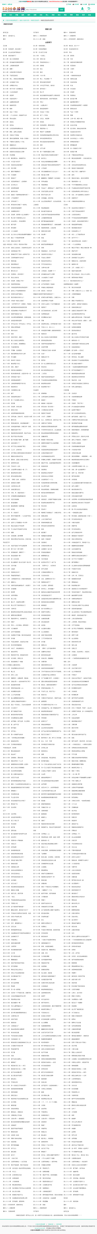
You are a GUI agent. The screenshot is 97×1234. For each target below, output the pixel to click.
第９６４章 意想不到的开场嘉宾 (13, 1128)
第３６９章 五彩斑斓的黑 (72, 463)
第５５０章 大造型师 (70, 665)
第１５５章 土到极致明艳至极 (42, 218)
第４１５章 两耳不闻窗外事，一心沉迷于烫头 (17, 516)
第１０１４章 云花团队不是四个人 (74, 1181)
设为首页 (76, 4)
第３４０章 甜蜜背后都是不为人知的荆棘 (46, 443)
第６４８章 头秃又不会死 (11, 777)
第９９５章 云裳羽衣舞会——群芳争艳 (45, 1161)
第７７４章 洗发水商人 (71, 916)
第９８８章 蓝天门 (9, 1155)
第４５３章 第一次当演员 (11, 559)
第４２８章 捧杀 (38, 529)
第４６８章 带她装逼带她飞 (11, 575)
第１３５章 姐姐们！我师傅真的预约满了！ (16, 194)
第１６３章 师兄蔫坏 (9, 228)
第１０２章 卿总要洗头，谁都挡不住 (14, 158)
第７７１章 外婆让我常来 (72, 913)
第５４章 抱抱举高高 (9, 105)
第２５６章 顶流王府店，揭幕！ (13, 337)
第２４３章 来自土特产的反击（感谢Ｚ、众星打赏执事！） (79, 320)
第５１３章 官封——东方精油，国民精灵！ (16, 625)
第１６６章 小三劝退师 (10, 231)
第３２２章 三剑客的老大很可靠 (43, 410)
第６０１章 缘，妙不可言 (11, 724)
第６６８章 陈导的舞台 (71, 797)
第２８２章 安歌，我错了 (11, 367)
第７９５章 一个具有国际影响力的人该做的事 (78, 940)
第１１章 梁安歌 (69, 55)
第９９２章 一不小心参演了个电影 (44, 1158)
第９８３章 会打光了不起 (41, 1148)
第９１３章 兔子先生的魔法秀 (12, 1072)
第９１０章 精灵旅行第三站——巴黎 (14, 1069)
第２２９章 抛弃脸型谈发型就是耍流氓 (15, 307)
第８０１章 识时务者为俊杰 (72, 946)
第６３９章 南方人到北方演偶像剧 (13, 767)
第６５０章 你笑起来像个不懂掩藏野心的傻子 (78, 777)
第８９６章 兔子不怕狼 (40, 1052)
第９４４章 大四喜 (39, 1105)
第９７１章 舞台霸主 (40, 1135)
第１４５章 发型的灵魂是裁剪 (12, 208)
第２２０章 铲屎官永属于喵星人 (13, 294)
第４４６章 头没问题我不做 (72, 549)
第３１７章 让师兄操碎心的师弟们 (44, 396)
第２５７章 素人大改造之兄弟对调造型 (45, 337)
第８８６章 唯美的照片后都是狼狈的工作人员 (17, 1042)
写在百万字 (6, 542)
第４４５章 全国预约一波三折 (42, 549)
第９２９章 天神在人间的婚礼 (42, 1089)
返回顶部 (59, 1224)
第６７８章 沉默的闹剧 (40, 810)
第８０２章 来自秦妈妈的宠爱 (12, 949)
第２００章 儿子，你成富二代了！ (74, 267)
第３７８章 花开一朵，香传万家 (74, 473)
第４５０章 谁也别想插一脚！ (12, 555)
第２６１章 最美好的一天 (72, 340)
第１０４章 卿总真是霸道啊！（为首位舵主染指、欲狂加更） (79, 158)
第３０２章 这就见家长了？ (11, 443)
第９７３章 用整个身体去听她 (12, 1138)
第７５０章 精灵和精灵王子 (72, 890)
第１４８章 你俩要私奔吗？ (11, 211)
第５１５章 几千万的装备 (72, 625)
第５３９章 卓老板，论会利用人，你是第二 (77, 651)
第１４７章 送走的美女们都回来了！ (75, 208)
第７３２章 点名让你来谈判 (72, 870)
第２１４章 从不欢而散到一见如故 (44, 284)
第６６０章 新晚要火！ (10, 791)
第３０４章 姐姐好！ (40, 400)
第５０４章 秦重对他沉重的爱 (12, 615)
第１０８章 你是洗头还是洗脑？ (13, 165)
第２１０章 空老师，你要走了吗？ (13, 281)
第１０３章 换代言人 (40, 158)
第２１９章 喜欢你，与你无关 (42, 290)
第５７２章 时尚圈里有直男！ (12, 691)
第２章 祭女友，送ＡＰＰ (72, 45)
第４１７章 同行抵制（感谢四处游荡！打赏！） (78, 516)
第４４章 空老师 (69, 92)
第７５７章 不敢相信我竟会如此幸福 (14, 900)
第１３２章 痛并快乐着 (10, 191)
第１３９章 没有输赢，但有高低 (43, 198)
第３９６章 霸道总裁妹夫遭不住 (74, 492)
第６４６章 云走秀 (39, 774)
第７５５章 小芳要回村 (40, 896)
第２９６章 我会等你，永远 (72, 380)
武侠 (53, 15)
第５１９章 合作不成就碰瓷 (11, 632)
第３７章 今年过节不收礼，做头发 (44, 85)
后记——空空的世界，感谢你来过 (74, 39)
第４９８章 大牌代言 (9, 608)
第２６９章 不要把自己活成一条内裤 (44, 350)
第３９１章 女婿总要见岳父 (11, 489)
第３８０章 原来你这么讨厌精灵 (43, 476)
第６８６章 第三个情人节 (11, 820)
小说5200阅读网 (40, 1224)
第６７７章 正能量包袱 (71, 807)
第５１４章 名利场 (39, 625)
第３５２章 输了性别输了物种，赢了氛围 (15, 440)
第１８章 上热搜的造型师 (11, 65)
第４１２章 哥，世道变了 (11, 512)
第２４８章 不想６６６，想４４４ (44, 327)
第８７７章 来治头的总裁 (11, 1032)
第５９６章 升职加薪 (40, 718)
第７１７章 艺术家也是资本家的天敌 (75, 853)
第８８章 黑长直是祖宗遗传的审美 (44, 141)
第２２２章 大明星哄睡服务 (72, 294)
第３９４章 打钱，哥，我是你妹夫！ (14, 492)
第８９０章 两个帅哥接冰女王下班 (44, 1045)
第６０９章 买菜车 (70, 731)
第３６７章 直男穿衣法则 (11, 463)
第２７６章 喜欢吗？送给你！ (12, 360)
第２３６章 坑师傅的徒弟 (41, 314)
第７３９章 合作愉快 (9, 880)
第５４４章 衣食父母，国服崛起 (43, 658)
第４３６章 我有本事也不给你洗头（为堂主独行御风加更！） (18, 539)
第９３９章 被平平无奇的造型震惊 (74, 1098)
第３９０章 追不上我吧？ (72, 486)
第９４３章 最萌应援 (9, 1105)
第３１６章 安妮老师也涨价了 (12, 396)
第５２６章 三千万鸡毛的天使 (42, 638)
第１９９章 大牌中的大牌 (41, 267)
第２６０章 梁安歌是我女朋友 (42, 340)
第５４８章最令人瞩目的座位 (11, 665)
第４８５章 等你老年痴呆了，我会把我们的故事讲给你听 (79, 592)
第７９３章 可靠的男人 (10, 940)
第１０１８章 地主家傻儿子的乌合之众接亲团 (17, 1188)
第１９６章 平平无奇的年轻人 (42, 264)
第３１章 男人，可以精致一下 (42, 79)
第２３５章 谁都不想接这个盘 (12, 314)
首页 (4, 15)
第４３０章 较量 (8, 532)
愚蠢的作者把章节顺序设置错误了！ (44, 294)
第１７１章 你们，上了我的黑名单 (74, 234)
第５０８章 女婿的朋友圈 (41, 618)
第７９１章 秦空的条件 (40, 936)
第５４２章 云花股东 (70, 655)
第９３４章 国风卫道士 (10, 1095)
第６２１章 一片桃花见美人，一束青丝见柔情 (78, 744)
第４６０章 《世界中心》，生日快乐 (44, 565)
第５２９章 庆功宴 (39, 641)
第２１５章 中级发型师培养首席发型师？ (15, 287)
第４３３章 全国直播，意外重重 (13, 536)
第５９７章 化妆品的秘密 (72, 718)
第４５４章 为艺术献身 (40, 559)
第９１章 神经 (38, 145)
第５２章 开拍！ (38, 102)
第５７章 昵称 (7, 108)
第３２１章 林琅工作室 (10, 410)
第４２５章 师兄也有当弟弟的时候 (44, 526)
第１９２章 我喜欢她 (9, 261)
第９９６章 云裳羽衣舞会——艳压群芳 (76, 1161)
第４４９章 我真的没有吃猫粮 (73, 552)
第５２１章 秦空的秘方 (71, 632)
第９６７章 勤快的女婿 (10, 1132)
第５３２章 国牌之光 (40, 645)
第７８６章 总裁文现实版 (72, 930)
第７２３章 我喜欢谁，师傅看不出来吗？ (76, 860)
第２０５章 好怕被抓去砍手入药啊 (44, 274)
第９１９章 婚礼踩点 (9, 1079)
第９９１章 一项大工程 (10, 1158)
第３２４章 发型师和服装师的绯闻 (13, 413)
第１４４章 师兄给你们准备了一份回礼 (15, 204)
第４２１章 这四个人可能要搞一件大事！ (15, 522)
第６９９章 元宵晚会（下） (72, 834)
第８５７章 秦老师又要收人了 (42, 1009)
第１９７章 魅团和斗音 (71, 264)
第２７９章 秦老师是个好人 (11, 363)
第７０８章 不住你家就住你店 (73, 843)
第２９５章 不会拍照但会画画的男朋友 (45, 380)
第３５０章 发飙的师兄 (40, 436)
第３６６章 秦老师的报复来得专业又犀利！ (77, 459)
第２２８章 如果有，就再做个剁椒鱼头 (76, 304)
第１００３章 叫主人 (9, 1171)
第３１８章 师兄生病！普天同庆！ (44, 406)
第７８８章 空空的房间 (40, 933)
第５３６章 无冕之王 (70, 648)
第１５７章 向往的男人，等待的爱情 (14, 221)
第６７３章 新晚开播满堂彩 (42, 804)
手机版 (69, 4)
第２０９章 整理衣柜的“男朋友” (73, 277)
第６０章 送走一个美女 (10, 112)
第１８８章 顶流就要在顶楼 (72, 254)
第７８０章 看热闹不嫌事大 (72, 923)
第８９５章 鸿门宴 (9, 1052)
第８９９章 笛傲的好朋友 (41, 1055)
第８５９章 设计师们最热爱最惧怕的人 (15, 1012)
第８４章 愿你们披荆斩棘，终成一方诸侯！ (16, 138)
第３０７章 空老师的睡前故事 (73, 396)
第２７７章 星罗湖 (39, 360)
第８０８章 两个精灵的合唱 (11, 956)
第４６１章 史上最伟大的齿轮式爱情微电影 (77, 565)
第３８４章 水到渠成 (70, 479)
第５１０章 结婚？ (9, 622)
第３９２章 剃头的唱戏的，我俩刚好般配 (46, 489)
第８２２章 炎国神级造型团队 (73, 969)
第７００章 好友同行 (9, 837)
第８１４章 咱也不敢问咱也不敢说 (13, 963)
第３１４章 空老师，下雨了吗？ (74, 403)
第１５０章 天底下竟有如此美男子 (74, 211)
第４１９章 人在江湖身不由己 (42, 519)
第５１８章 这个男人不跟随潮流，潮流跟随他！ (78, 628)
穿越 (16, 15)
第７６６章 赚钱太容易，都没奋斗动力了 (15, 910)
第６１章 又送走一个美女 (41, 112)
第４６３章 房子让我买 (40, 569)
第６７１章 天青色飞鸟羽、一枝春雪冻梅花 (77, 800)
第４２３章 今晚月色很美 (72, 522)
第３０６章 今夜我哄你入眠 (11, 390)
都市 (29, 15)
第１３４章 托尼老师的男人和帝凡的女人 (76, 191)
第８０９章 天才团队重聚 (41, 956)
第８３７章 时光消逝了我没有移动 (74, 986)
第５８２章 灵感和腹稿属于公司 (74, 701)
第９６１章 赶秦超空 (9, 1125)
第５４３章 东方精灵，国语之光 (13, 658)
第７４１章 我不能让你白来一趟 (74, 880)
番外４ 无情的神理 (70, 32)
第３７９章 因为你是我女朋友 (12, 476)
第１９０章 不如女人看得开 (42, 257)
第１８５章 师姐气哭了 (71, 251)
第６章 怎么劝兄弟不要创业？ (12, 52)
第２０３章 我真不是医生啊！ (73, 271)
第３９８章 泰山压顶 (40, 496)
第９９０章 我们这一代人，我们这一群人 (76, 1155)
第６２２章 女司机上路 (40, 747)
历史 (41, 15)
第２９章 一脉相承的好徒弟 (72, 75)
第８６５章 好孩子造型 (10, 1019)
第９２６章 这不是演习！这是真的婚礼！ (46, 1085)
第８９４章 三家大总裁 (71, 1049)
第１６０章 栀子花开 (9, 224)
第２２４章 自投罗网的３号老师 (43, 300)
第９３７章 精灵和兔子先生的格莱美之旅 (15, 1098)
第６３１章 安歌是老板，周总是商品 (44, 757)
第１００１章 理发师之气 (41, 1168)
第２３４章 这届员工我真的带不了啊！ (76, 310)
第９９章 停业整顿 (9, 155)
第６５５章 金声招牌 (40, 784)
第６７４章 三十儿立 (70, 804)
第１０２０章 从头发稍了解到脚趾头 (75, 1188)
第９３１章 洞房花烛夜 (10, 1092)
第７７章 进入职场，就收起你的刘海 (75, 128)
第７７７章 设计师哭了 (71, 920)
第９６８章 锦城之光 (40, 1132)
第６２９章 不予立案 (70, 754)
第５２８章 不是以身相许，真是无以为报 (15, 641)
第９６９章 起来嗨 (70, 1132)
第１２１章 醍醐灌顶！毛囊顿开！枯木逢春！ (47, 178)
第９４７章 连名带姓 (40, 1108)
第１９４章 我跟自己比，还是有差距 (75, 261)
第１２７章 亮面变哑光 (40, 185)
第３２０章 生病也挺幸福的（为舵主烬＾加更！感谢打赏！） (18, 426)
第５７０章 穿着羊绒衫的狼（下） (44, 688)
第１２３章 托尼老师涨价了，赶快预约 (15, 181)
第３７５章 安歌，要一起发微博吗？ (75, 469)
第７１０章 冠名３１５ (40, 847)
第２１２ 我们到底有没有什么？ (74, 281)
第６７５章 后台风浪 (9, 807)
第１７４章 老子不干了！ (72, 238)
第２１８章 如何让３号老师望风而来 (14, 290)
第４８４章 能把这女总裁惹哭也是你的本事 (46, 592)
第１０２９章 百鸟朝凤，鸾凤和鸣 (13, 1201)
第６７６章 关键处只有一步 (42, 807)
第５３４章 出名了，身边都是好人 (13, 648)
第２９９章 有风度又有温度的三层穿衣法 (76, 383)
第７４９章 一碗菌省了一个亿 (42, 890)
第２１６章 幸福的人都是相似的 (43, 287)
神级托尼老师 (35, 20)
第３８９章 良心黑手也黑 (41, 486)
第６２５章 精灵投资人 (40, 751)
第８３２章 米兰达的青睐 (11, 983)
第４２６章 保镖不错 (70, 526)
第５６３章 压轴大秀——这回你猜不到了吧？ (17, 681)
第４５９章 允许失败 (9, 565)
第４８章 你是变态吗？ (10, 98)
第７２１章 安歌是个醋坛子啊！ (13, 860)
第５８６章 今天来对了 (10, 708)
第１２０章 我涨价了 (9, 178)
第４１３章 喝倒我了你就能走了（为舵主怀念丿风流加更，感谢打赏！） (48, 512)
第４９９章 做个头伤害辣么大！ (43, 608)
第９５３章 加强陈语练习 (41, 1115)
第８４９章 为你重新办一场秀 (73, 999)
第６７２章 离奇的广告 (10, 804)
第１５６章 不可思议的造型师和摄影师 (76, 218)
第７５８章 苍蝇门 (39, 900)
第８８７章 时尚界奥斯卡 (41, 1042)
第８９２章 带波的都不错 (11, 1049)
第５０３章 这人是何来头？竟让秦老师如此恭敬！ (79, 612)
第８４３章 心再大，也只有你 (73, 993)
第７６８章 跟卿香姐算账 (72, 910)
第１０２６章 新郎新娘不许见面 (74, 1194)
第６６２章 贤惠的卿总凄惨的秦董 (74, 791)
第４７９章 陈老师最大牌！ (72, 585)
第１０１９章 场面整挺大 (41, 1188)
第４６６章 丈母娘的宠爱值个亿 (43, 572)
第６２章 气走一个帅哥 (71, 112)
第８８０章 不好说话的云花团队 (13, 1036)
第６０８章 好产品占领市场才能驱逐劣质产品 (47, 731)
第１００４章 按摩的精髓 (41, 1171)
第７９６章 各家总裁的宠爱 (11, 943)
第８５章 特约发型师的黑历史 (42, 138)
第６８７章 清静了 (39, 820)
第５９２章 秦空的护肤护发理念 (13, 714)
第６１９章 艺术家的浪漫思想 (12, 744)
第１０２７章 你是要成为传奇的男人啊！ (15, 1198)
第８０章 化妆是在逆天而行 (72, 132)
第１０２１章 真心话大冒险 (11, 1191)
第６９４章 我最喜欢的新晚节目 (74, 827)
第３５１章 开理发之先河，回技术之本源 (76, 436)
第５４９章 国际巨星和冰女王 (42, 665)
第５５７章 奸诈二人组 (10, 675)
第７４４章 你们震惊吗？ (72, 883)
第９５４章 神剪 (69, 1115)
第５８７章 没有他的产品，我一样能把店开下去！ (48, 708)
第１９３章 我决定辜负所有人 (42, 261)
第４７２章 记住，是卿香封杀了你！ (44, 579)
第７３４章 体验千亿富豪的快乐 (43, 873)
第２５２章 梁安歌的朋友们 (72, 330)
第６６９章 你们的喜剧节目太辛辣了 (14, 800)
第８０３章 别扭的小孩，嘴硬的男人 (44, 949)
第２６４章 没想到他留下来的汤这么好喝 (76, 343)
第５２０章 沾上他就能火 (41, 632)
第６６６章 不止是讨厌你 (11, 797)
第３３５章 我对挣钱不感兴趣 (73, 423)
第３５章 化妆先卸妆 (70, 82)
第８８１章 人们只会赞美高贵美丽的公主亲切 (47, 1036)
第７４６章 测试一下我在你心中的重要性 (46, 887)
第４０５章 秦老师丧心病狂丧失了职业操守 (77, 502)
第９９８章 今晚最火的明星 (42, 1165)
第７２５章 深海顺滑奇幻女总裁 (43, 863)
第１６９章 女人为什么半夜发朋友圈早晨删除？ (17, 234)
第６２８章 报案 (38, 754)
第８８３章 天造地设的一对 (11, 1039)
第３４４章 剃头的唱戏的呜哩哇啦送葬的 (46, 433)
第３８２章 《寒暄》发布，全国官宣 (14, 479)
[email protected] (40, 1228)
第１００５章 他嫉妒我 (71, 1171)
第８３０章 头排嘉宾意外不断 (42, 979)
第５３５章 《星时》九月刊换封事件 (44, 648)
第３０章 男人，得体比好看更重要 (13, 79)
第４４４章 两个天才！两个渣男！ (13, 549)
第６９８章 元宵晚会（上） (42, 834)
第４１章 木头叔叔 (70, 89)
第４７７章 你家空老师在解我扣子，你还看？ (17, 585)
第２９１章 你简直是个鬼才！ (12, 377)
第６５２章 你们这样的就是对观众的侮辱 (46, 781)
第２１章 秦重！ (8, 69)
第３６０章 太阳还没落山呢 (72, 453)
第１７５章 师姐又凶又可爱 (11, 241)
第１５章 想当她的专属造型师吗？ (13, 62)
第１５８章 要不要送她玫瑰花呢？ (44, 221)
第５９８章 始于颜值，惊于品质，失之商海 (16, 721)
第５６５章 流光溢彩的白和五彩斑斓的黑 (76, 681)
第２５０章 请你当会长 (10, 330)
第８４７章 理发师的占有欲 (11, 999)
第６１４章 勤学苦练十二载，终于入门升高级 (47, 738)
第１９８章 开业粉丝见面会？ (12, 267)
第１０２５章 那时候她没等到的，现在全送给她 (48, 1194)
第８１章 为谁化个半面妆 (11, 135)
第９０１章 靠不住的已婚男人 (12, 1059)
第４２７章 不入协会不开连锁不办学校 (15, 529)
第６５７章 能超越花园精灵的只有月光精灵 (16, 787)
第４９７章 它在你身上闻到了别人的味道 (76, 605)
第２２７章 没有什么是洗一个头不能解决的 (46, 304)
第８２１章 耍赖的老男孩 (41, 969)
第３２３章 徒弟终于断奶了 (72, 410)
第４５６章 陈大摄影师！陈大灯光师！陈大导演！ (18, 562)
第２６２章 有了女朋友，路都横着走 (14, 343)
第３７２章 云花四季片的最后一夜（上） (76, 466)
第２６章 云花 (68, 72)
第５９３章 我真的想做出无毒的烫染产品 (46, 714)
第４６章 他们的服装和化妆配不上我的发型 (46, 95)
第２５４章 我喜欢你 (40, 334)
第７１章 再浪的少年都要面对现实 (74, 122)
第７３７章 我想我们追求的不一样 (44, 877)
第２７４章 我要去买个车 (41, 357)
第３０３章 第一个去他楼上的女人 (13, 400)
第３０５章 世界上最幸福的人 (73, 387)
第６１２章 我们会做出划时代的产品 (75, 734)
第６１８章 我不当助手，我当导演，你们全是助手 (79, 741)
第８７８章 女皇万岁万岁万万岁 (43, 1032)
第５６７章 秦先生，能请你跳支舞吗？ (45, 685)
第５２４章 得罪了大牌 (71, 635)
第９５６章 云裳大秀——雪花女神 (44, 1118)
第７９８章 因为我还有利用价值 (74, 943)
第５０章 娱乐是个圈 (70, 98)
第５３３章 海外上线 (70, 645)
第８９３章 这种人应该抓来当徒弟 (44, 1049)
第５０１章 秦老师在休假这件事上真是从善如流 (17, 612)
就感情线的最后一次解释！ (72, 284)
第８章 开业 (68, 52)
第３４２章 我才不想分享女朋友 (13, 436)
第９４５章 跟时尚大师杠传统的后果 (75, 1105)
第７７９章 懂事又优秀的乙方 (42, 923)
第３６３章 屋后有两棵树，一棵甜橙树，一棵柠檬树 (79, 456)
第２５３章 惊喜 (8, 334)
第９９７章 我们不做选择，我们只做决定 (15, 1165)
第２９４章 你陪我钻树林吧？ (12, 380)
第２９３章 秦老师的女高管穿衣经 (74, 377)
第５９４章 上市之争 (70, 714)
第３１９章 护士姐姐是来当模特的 (74, 406)
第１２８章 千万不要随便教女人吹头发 (76, 185)
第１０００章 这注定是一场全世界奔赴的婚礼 (17, 1168)
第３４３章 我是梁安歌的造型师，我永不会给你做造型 (18, 433)
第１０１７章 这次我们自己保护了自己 (76, 1185)
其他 (89, 15)
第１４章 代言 (68, 59)
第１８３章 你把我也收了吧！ (12, 251)
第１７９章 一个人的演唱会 (72, 244)
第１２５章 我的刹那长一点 (72, 181)
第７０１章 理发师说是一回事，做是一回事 (46, 837)
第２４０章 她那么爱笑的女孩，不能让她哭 (77, 317)
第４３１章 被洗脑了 (40, 532)
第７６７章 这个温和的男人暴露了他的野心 (46, 910)
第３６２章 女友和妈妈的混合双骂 (44, 456)
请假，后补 (67, 661)
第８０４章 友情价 (70, 949)
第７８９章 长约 (69, 933)
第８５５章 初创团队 (70, 1006)
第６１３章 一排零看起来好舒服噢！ (14, 738)
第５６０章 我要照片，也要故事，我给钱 (15, 678)
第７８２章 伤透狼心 (40, 926)
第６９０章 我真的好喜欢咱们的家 (44, 824)
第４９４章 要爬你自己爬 (72, 602)
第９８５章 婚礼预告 (9, 1151)
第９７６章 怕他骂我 (9, 1142)
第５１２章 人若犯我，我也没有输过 (75, 622)
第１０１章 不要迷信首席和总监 (74, 155)
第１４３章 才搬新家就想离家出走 (74, 201)
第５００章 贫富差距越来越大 (73, 608)
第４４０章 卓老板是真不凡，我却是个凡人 (77, 542)
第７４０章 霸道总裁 (40, 880)
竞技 (77, 15)
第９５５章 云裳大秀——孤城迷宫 (13, 1118)
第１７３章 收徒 (38, 238)
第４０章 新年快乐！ (40, 89)
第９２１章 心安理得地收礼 (72, 1079)
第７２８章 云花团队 (40, 867)
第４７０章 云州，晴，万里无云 (74, 575)
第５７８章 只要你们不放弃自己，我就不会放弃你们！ (48, 698)
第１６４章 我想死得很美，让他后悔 (44, 228)
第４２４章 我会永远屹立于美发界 (13, 526)
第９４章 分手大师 (39, 148)
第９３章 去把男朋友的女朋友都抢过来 (15, 148)
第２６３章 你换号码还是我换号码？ (44, 343)
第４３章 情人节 (38, 92)
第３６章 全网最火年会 (10, 85)
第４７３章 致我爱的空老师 (72, 579)
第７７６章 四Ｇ (38, 920)
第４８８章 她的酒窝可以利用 (73, 595)
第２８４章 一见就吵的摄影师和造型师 (76, 367)
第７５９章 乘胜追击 (70, 900)
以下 (4, 810)
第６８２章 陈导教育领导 (72, 814)
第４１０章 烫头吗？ (40, 509)
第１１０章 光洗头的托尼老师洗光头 (75, 165)
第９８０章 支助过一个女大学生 (43, 1145)
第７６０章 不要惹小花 (10, 903)
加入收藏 (84, 4)
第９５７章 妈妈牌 (70, 1118)
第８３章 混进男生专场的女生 (73, 135)
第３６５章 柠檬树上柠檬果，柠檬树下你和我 (47, 459)
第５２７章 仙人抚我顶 (71, 638)
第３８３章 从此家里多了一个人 (43, 479)
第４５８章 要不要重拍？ (72, 562)
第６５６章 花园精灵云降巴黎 (73, 784)
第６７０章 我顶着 (39, 800)
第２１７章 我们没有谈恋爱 (72, 287)
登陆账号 (4, 4)
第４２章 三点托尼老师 (10, 92)
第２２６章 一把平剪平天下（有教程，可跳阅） (17, 304)
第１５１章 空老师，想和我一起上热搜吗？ (16, 214)
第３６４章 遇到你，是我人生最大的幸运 (15, 459)
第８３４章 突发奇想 (70, 983)
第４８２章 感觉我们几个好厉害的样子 (76, 589)
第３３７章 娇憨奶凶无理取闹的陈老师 (45, 426)
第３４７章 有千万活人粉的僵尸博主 (14, 446)
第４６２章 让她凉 (9, 569)
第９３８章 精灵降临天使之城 (42, 1098)
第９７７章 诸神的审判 (40, 1142)
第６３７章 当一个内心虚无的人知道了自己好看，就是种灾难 (48, 764)
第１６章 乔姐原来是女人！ (42, 62)
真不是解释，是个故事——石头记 (74, 350)
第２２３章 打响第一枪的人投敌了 (13, 300)
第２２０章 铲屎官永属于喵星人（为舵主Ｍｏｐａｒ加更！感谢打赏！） (48, 297)
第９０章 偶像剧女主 (9, 145)
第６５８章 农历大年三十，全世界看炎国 (46, 787)
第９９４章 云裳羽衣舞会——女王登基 (15, 1161)
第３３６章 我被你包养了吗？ (12, 430)
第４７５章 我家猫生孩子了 (42, 582)
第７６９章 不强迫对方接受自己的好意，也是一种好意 (18, 913)
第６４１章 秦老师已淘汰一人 (73, 767)
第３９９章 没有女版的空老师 (73, 496)
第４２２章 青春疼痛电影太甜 (42, 522)
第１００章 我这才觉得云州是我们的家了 (46, 155)
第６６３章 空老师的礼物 (11, 794)
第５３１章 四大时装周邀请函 (12, 645)
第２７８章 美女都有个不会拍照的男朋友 (76, 360)
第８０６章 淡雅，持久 (40, 953)
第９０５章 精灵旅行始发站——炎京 (44, 1062)
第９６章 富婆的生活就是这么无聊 (13, 151)
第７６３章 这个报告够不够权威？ (13, 906)
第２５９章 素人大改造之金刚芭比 (13, 340)
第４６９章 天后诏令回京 (41, 575)
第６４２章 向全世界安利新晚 (12, 771)
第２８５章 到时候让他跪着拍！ (13, 370)
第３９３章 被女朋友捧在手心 (73, 489)
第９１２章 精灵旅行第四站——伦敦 (75, 1069)
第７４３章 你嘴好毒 (40, 883)
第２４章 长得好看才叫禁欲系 (12, 72)
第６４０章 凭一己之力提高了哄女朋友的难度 (47, 767)
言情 (35, 15)
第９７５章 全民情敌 (70, 1138)
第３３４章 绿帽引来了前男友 (42, 423)
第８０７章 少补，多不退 (72, 953)
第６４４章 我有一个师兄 (72, 771)
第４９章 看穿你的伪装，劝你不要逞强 (45, 98)
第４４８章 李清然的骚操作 (42, 552)
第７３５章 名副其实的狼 (72, 873)
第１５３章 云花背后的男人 (72, 214)
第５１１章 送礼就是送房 (41, 622)
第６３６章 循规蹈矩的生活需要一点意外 (15, 764)
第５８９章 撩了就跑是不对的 (12, 711)
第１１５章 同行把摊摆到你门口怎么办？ (46, 171)
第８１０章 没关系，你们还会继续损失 (76, 956)
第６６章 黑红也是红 (9, 118)
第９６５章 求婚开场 (40, 1128)
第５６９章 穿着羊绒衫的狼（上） (13, 688)
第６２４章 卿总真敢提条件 (11, 751)
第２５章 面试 (38, 72)
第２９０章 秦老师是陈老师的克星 (74, 373)
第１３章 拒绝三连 (39, 59)
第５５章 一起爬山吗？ (40, 105)
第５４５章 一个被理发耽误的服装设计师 (76, 658)
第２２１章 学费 (69, 297)
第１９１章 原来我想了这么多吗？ (74, 257)
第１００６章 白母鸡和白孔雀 (12, 1175)
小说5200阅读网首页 (11, 20)
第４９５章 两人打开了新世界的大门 (14, 605)
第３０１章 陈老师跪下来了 (42, 387)
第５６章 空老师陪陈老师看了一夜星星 (76, 105)
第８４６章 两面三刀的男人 (72, 996)
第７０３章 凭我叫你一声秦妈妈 (13, 840)
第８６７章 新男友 (70, 1019)
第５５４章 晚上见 (9, 671)
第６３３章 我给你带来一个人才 (13, 761)
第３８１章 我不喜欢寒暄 (72, 476)
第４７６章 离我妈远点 (71, 582)
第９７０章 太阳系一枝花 (11, 1135)
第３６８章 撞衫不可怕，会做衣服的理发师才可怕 (48, 463)
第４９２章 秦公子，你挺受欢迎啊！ (14, 602)
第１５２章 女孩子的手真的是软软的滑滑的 (46, 214)
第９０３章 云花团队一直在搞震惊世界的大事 (78, 1059)
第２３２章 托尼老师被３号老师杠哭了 (15, 310)
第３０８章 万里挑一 (70, 400)
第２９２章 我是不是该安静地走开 (44, 377)
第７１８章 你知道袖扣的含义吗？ (13, 857)
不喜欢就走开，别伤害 (9, 747)
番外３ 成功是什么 (9, 36)
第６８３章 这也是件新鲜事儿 (12, 817)
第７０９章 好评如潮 (9, 847)
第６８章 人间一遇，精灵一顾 (73, 118)
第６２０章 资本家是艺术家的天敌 (44, 744)
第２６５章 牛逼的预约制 (11, 347)
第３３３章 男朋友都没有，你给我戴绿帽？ (16, 423)
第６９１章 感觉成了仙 (71, 824)
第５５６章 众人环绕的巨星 (72, 671)
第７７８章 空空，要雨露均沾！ (13, 923)
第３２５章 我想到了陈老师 (42, 413)
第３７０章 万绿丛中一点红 (11, 466)
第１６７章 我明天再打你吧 (42, 231)
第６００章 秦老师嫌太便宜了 (73, 721)
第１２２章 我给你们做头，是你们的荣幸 (76, 178)
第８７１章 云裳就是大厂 (11, 1026)
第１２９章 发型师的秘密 (11, 188)
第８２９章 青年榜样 (9, 979)
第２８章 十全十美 (39, 75)
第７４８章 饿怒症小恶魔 (11, 890)
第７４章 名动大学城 (70, 125)
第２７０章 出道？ (39, 353)
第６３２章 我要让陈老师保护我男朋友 (76, 757)
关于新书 (36, 32)
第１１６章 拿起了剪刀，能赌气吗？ (75, 171)
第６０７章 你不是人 (9, 731)
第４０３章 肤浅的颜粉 (10, 502)
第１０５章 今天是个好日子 (11, 161)
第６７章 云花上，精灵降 (41, 118)
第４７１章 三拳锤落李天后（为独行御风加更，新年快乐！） (18, 579)
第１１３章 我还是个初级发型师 (74, 168)
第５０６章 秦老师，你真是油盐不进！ (76, 615)
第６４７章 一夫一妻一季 (72, 774)
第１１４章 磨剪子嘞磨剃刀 (11, 171)
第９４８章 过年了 (70, 1108)
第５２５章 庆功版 (9, 638)
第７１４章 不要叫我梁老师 (72, 850)
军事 (71, 15)
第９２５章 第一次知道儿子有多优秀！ (15, 1085)
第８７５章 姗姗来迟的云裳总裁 (43, 1029)
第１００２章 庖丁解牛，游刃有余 (74, 1168)
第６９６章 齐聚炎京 (70, 830)
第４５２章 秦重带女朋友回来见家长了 (76, 555)
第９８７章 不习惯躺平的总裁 (73, 1151)
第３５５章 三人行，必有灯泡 (12, 449)
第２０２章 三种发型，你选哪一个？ (44, 271)
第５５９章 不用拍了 (70, 675)
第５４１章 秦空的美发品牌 (42, 655)
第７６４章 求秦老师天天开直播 (43, 906)
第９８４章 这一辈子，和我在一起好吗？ (76, 1148)
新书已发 (5, 32)
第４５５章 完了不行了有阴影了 (74, 559)
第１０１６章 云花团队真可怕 (42, 1185)
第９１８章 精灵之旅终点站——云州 (75, 1075)
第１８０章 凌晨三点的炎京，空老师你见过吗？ (17, 247)
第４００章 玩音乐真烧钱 (11, 499)
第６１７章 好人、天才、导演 (42, 741)
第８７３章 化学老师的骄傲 (72, 1026)
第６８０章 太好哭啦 (9, 814)
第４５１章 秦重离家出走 (41, 555)
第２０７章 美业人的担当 (11, 277)
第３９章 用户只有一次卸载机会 (13, 89)
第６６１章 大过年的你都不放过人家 (44, 791)
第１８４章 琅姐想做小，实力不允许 (44, 251)
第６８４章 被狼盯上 (40, 817)
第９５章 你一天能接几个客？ (73, 148)
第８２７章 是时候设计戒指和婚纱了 (44, 976)
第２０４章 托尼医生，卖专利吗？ (13, 274)
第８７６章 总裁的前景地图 (72, 1029)
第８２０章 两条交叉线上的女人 (13, 969)
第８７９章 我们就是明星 (72, 1032)
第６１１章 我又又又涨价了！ (42, 734)
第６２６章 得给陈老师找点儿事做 (74, 751)
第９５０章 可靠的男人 (40, 1112)
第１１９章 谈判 (69, 175)
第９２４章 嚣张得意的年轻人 (73, 1082)
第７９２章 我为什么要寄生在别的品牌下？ (77, 936)
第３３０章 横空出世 (9, 420)
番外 (4, 39)
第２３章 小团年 (69, 69)
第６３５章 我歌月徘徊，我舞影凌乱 (75, 761)
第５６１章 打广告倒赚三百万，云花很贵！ (46, 678)
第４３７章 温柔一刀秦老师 (42, 539)
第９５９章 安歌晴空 (40, 1122)
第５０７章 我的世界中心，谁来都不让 (15, 618)
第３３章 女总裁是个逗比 (11, 82)
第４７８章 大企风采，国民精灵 (43, 585)
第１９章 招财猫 (38, 65)
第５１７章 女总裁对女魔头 (42, 628)
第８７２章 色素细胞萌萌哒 (42, 1026)
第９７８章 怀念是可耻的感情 (73, 1142)
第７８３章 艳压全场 (70, 926)
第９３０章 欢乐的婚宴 (71, 1089)
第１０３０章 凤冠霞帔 (40, 1201)
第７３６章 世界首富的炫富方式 (13, 877)
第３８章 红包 (68, 85)
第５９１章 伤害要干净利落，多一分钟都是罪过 (78, 711)
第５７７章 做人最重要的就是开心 (13, 698)
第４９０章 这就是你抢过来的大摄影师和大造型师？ (48, 598)
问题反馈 (50, 1224)
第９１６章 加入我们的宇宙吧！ (13, 1075)
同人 (47, 15)
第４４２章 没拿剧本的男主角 (42, 545)
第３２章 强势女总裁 (70, 79)
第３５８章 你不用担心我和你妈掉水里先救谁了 (17, 453)
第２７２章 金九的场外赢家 (72, 353)
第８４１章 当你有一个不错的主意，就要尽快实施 (18, 993)
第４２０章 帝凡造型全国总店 (73, 519)
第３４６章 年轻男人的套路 (72, 443)
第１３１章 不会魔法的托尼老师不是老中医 (77, 188)
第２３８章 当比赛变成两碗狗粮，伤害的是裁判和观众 (18, 317)
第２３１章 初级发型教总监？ (73, 307)
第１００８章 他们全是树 (72, 1175)
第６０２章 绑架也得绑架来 (42, 724)
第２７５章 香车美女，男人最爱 (74, 357)
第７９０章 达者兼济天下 (11, 936)
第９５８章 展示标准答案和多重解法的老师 (16, 1122)
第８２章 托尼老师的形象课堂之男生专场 (46, 135)
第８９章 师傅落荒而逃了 (72, 141)
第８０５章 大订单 (9, 953)
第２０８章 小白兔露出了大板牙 (43, 277)
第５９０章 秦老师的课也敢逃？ (43, 711)
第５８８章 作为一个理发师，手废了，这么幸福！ (79, 708)
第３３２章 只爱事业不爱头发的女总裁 (76, 420)
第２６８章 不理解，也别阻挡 (12, 350)
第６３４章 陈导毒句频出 (41, 761)
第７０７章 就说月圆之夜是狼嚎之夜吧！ (46, 843)
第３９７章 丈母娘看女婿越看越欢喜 (14, 496)
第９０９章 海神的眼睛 (71, 1065)
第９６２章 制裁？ (39, 1125)
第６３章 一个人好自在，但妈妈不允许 (15, 115)
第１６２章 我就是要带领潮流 (73, 224)
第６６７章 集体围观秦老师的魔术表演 (45, 797)
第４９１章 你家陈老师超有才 (73, 598)
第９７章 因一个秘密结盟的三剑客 (44, 151)
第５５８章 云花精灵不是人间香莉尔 (44, 675)
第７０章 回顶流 (38, 122)
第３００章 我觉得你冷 (10, 387)
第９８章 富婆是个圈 (70, 151)
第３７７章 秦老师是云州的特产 (43, 473)
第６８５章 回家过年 (70, 817)
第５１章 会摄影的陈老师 (11, 102)
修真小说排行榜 (24, 20)
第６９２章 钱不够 (9, 827)
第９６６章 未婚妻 (70, 1128)
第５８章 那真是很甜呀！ (41, 108)
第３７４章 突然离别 (40, 469)
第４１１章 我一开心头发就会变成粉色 (76, 509)
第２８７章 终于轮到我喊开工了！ (74, 370)
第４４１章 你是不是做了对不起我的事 (15, 545)
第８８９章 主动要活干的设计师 (13, 1045)
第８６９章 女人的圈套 (40, 1022)
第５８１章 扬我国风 (40, 701)
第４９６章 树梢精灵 (40, 605)
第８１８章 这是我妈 (40, 966)
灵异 (83, 15)
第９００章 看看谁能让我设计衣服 (74, 1055)
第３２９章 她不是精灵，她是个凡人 (75, 416)
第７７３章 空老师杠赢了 (41, 916)
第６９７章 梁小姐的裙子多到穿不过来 (15, 834)
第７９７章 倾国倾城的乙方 (42, 943)
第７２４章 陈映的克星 (10, 863)
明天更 (66, 1198)
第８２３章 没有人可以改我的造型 (13, 973)
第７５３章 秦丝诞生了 (71, 893)
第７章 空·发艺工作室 (40, 52)
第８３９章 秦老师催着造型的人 (43, 989)
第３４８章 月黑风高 (40, 446)
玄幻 (10, 15)
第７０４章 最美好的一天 (41, 840)
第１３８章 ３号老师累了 (11, 198)
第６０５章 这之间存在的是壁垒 (43, 728)
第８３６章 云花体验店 (40, 986)
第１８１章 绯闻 (38, 247)
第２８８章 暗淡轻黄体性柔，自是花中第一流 (17, 373)
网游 (65, 15)
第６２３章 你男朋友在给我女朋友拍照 (76, 747)
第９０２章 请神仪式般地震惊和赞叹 (44, 1059)
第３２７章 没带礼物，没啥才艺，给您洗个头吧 (17, 416)
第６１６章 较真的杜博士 (11, 741)
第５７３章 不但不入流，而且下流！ (44, 691)
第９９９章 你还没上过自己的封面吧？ (76, 1165)
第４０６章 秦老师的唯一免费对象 (13, 506)
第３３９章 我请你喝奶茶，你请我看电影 (76, 430)
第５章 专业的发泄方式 (71, 49)
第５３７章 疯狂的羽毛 (10, 651)
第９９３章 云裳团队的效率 (72, 1158)
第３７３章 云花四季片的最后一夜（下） (15, 469)
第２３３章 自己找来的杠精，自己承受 (45, 310)
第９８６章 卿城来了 (40, 1151)
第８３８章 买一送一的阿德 (11, 989)
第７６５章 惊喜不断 (70, 906)
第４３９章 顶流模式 (40, 542)
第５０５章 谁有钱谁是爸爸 (42, 615)
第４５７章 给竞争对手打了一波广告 (44, 562)
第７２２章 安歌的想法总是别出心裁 (44, 860)
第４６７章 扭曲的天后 (71, 572)
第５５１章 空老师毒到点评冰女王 (13, 668)
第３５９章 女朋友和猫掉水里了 (43, 453)
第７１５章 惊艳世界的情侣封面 (13, 853)
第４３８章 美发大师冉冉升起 (73, 539)
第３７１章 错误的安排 (40, 466)
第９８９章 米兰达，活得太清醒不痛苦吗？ (46, 1155)
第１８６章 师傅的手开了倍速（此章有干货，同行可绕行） (18, 254)
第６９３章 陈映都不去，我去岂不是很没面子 (47, 827)
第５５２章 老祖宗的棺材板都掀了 (44, 668)
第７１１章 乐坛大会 (70, 847)
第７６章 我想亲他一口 (40, 128)
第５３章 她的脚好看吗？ (72, 102)
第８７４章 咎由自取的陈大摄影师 (13, 1029)
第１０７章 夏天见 (70, 161)
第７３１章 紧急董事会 (40, 870)
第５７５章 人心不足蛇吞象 (11, 694)
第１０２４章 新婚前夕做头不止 (13, 1194)
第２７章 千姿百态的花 (10, 75)
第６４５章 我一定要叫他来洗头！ (13, 774)
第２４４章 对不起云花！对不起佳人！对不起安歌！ (18, 324)
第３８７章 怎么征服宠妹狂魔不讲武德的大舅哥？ (79, 483)
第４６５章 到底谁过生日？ (11, 572)
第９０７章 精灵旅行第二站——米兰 (14, 1065)
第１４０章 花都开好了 (71, 198)
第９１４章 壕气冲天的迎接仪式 (43, 1072)
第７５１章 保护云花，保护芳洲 (13, 893)
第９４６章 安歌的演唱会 (11, 1108)
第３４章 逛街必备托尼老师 (42, 82)
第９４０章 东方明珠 (9, 1102)
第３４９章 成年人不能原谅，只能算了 (76, 440)
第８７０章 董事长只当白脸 (72, 1022)
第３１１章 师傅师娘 (40, 393)
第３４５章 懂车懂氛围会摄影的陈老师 (76, 426)
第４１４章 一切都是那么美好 (73, 512)
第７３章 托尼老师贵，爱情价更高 (44, 125)
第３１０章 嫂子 (8, 393)
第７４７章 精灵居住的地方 (72, 887)
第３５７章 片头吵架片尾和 (72, 449)
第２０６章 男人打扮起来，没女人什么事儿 (77, 274)
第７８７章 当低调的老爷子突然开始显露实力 (17, 933)
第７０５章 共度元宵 (70, 840)
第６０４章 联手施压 (9, 728)
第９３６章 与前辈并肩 (71, 1095)
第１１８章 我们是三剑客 (41, 175)
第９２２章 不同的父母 (10, 1082)
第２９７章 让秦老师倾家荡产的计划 (14, 383)
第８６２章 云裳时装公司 (11, 1016)
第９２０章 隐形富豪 (40, 1079)
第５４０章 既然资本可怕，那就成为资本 (15, 655)
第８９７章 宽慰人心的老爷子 (73, 1052)
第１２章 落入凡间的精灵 (11, 59)
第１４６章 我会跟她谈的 (41, 208)
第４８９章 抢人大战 (9, 598)
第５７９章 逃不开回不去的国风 (74, 698)
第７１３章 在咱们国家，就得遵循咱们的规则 (47, 850)
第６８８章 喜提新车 (70, 820)
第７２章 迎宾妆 (8, 125)
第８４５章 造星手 (39, 996)
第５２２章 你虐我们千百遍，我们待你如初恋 (17, 635)
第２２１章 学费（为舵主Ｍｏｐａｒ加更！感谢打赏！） (79, 290)
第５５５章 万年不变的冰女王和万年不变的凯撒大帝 (48, 671)
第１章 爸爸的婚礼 (39, 45)
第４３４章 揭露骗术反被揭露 (42, 536)
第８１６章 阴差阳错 (70, 963)
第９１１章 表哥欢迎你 (40, 1069)
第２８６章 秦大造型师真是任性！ (44, 370)
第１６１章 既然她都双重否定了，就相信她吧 (47, 224)
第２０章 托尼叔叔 (70, 65)
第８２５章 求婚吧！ (70, 973)
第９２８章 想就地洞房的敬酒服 (13, 1089)
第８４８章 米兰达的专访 (41, 999)
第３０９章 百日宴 (9, 403)
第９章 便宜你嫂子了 (9, 55)
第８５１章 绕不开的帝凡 (41, 1002)
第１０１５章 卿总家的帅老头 (12, 1185)
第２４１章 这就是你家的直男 (12, 320)
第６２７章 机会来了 (9, 754)
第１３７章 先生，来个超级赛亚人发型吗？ (77, 194)
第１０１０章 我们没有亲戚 (42, 1178)
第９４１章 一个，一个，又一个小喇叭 (45, 1102)
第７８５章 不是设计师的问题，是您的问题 (46, 930)
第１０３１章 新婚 (39, 39)
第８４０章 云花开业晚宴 (72, 989)
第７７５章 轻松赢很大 (10, 920)
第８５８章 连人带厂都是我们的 (74, 1009)
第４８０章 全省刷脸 (9, 589)
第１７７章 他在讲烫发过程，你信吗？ (76, 241)
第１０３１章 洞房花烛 (71, 1201)
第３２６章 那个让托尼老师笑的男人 (75, 413)
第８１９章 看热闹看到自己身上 (74, 966)
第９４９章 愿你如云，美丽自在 (13, 1112)
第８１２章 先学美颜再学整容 (42, 959)
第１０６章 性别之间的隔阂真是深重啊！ (46, 161)
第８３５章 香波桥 (9, 986)
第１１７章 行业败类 (9, 175)
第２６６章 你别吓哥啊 (40, 347)
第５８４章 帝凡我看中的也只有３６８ (45, 704)
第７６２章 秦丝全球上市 (72, 903)
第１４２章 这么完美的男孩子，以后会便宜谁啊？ (48, 201)
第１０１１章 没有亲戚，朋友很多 (74, 1178)
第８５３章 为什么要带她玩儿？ (13, 1006)
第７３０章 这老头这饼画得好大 (13, 870)
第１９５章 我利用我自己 (11, 264)
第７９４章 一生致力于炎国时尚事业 (44, 940)
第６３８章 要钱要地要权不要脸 (74, 764)
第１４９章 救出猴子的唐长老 (42, 211)
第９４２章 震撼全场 (70, 1102)
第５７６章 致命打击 (40, 694)
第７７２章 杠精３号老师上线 (12, 916)
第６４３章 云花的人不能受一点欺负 (44, 771)
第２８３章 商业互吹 (40, 367)
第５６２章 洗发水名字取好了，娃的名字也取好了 (79, 678)
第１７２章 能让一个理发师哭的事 (13, 238)
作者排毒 (66, 390)
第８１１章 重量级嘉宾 (10, 959)
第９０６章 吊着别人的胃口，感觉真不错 (76, 1062)
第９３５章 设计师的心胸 (41, 1095)
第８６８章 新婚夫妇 (9, 1022)
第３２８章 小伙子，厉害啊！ (42, 416)
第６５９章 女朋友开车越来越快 (74, 787)
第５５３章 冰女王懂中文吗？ (73, 668)
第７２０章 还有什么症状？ (72, 857)
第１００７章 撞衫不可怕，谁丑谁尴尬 (45, 1175)
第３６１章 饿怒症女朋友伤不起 (13, 456)
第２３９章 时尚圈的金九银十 (42, 317)
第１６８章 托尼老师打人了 (72, 231)
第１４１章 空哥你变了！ (11, 201)
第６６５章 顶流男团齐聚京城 (73, 794)
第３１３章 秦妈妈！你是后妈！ (43, 403)
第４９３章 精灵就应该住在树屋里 (44, 602)
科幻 (59, 15)
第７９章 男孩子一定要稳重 (42, 132)
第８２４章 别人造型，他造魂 (42, 973)
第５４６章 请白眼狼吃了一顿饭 (13, 661)
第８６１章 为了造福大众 (72, 1012)
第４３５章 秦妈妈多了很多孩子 (74, 536)
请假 (34, 830)
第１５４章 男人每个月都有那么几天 (14, 218)
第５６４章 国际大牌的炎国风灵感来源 (45, 681)
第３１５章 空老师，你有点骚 (12, 406)
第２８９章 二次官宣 (40, 373)
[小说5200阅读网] (13, 12)
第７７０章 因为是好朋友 (41, 913)
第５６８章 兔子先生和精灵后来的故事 (76, 685)
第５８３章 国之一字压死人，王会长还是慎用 (17, 704)
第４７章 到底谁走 (70, 95)
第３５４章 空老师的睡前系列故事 (74, 446)
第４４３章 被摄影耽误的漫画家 (74, 545)
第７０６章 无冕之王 (9, 843)
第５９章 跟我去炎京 (70, 108)
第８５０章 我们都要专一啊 (11, 1002)
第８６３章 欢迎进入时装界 (42, 1016)
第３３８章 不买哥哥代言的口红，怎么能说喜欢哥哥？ (48, 430)
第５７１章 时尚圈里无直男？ (73, 688)
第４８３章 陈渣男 (9, 592)
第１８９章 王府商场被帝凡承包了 (13, 257)
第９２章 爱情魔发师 (70, 145)
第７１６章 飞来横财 (40, 853)
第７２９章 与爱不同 (70, 867)
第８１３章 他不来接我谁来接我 (74, 959)
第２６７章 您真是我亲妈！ (72, 347)
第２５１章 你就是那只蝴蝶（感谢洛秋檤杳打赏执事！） (48, 330)
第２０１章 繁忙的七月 (10, 271)
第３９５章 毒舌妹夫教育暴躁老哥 (44, 492)
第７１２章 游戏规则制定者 (11, 850)
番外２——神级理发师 (40, 36)
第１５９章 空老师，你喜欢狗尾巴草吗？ (76, 221)
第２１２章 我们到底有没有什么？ (13, 297)
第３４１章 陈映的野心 (71, 433)
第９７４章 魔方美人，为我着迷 (43, 1138)
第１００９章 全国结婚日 (11, 1178)
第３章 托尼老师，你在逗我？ (12, 49)
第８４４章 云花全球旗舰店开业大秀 (14, 996)
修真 (23, 15)
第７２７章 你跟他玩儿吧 (11, 867)
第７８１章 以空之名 (9, 926)
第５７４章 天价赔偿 (70, 691)
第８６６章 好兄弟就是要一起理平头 (44, 1019)
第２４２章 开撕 (38, 320)
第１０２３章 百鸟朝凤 (71, 1191)
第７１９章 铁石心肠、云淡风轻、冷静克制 (46, 857)
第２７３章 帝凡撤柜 (9, 357)
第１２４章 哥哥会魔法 (40, 181)
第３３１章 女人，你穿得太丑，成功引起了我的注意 (48, 420)
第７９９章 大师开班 (9, 946)
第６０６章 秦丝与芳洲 (71, 728)
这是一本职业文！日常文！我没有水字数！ (15, 244)
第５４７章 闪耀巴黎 (40, 661)
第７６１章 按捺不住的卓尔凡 (42, 903)
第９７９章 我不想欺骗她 (11, 1145)
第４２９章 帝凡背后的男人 (72, 529)
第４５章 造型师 (8, 95)
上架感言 (36, 204)
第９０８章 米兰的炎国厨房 (42, 1065)
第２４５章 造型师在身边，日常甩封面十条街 (47, 324)
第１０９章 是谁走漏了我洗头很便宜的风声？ (47, 165)
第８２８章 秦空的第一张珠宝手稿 (74, 976)
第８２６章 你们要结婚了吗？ (12, 976)
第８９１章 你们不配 (70, 1045)
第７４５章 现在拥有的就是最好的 (13, 887)
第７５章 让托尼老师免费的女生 (13, 128)
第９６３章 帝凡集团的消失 (72, 1125)
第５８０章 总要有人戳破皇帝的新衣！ (15, 701)
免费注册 (10, 4)
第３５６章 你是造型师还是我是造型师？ (46, 449)
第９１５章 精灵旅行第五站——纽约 (75, 1072)
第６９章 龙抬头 (8, 122)
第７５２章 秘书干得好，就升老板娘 (44, 893)
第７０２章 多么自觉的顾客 (72, 837)
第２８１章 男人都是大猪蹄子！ (74, 363)
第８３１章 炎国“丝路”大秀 (72, 979)
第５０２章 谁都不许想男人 (42, 612)
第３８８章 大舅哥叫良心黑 (11, 486)
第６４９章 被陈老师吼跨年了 (42, 777)
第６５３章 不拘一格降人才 (72, 781)
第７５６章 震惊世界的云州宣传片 (74, 896)
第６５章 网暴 (68, 115)
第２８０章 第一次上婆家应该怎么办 (44, 363)
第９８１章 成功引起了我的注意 (74, 1145)
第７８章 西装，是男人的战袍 (12, 132)
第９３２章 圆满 (38, 1092)
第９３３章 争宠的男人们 (72, 1092)
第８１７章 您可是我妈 (10, 966)
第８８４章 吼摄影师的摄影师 (42, 1039)
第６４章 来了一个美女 (40, 115)
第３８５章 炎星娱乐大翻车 (11, 483)
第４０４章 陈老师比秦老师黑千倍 (44, 502)
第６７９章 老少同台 (70, 810)
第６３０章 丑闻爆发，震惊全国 (13, 757)
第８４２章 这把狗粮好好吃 (42, 993)
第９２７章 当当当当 (70, 1085)
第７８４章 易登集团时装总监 (12, 930)
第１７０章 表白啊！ (40, 234)
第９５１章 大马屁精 (70, 1112)
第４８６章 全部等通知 (10, 595)
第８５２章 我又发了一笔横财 (73, 1002)
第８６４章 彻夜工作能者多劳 (73, 1016)
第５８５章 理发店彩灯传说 (72, 704)
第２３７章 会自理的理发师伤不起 (74, 314)
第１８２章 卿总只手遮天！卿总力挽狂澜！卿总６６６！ (79, 247)
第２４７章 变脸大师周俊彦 (11, 327)
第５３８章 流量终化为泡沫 (42, 651)
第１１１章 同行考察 (9, 168)
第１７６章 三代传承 (40, 241)
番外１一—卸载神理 (70, 36)
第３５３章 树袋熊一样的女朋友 (43, 440)
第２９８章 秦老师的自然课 (42, 383)
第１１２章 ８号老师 (40, 168)
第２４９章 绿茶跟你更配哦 (72, 327)
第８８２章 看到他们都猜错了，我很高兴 (76, 1036)
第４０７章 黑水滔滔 (40, 506)
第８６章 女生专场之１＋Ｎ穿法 (74, 138)
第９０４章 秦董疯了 (9, 1062)
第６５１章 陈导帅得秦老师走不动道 (14, 781)
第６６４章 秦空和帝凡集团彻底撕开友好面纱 (47, 794)
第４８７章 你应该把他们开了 (42, 595)
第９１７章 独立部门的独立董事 (43, 1075)
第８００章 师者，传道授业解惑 (43, 946)
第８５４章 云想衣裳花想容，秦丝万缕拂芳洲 (47, 1006)
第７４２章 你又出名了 (10, 883)
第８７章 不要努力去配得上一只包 (13, 141)
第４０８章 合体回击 (70, 506)
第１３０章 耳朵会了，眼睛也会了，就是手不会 (48, 188)
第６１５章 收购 (69, 738)
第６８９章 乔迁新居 (9, 824)
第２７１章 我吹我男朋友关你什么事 (14, 353)
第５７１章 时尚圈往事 (71, 694)
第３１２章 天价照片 (70, 393)
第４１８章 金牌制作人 (10, 519)
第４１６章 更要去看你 (40, 516)
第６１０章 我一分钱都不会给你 (13, 734)
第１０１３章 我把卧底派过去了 (43, 1181)
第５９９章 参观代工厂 (40, 721)
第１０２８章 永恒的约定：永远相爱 (44, 1198)
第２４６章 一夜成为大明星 (72, 324)
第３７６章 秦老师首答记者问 (12, 473)
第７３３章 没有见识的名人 (11, 873)
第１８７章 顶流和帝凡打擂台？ (43, 254)
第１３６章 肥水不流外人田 (42, 194)
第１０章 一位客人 (39, 55)
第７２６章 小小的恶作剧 (72, 863)
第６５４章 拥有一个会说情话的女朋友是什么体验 (18, 784)
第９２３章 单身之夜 (40, 1082)
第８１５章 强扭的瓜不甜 (41, 963)
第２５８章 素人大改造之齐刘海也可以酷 (76, 337)
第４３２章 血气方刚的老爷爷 (73, 532)
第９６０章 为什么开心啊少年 (73, 1122)
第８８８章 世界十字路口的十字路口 (75, 1042)
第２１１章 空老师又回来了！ (42, 281)
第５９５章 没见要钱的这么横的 (13, 718)
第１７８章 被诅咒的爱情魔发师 (43, 244)
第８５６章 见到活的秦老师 (11, 1009)
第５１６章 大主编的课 (10, 628)
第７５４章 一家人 (9, 896)
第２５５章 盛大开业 (70, 334)
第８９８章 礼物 (8, 1055)
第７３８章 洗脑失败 (70, 877)
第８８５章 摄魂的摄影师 (72, 1039)
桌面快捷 (92, 4)
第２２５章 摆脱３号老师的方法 (74, 300)
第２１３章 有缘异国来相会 (11, 284)
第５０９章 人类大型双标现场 (73, 618)
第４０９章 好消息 (9, 509)
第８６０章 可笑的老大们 (41, 1012)
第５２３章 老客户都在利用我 (42, 635)
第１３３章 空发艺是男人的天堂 (43, 191)
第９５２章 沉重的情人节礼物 (12, 1115)
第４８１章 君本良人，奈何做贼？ (44, 589)
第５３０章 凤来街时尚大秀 (72, 641)
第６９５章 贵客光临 (9, 830)
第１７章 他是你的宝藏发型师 (73, 62)
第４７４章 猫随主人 (9, 582)
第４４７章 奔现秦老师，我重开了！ (14, 552)
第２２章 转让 (38, 69)
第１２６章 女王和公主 (10, 185)
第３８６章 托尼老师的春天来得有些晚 (45, 483)
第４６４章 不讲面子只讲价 (72, 569)
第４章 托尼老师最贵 (40, 49)
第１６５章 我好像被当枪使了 (73, 228)
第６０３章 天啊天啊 (70, 724)
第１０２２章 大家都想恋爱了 (42, 1191)
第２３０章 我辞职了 (40, 307)
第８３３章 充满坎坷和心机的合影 (44, 983)
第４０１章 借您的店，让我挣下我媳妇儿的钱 (47, 499)
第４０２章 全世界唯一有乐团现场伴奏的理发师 (78, 499)
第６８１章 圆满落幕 (40, 814)
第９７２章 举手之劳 (70, 1135)
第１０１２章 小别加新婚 (11, 1181)
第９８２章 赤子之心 (9, 1148)
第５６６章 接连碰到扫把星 (11, 685)
